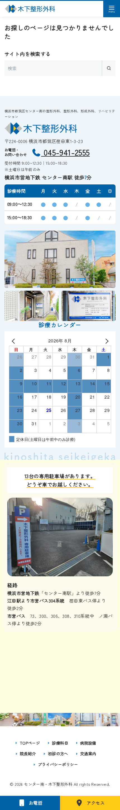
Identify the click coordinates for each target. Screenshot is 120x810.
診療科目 (60, 743)
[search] (109, 68)
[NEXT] (105, 340)
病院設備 (88, 743)
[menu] (111, 9)
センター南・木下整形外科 (48, 784)
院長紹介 (28, 753)
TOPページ (30, 743)
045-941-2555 (65, 152)
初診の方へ (58, 753)
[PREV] (14, 340)
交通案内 (88, 753)
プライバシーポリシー (58, 764)
